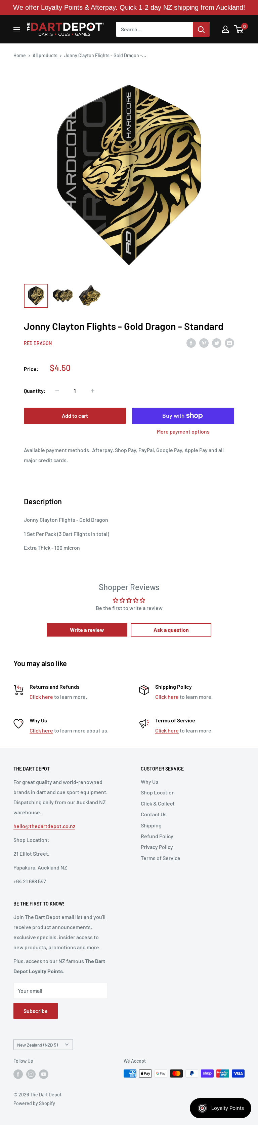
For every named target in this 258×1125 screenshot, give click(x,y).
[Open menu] (16, 29)
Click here (41, 696)
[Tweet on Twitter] (216, 342)
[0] (239, 29)
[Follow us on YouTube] (43, 1074)
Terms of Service (160, 858)
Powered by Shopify (34, 1103)
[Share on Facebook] (191, 342)
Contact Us (154, 814)
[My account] (225, 29)
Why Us (149, 781)
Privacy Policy (157, 847)
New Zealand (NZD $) (37, 1045)
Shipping (151, 825)
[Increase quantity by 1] (93, 391)
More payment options (183, 431)
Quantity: (35, 390)
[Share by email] (229, 342)
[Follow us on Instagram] (31, 1074)
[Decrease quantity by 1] (57, 391)
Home (19, 55)
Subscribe (36, 1011)
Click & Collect (158, 803)
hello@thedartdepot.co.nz (44, 826)
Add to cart (75, 415)
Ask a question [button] (171, 629)
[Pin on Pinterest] (204, 342)
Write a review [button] (87, 629)
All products (45, 55)
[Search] (201, 29)
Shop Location (158, 792)
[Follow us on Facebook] (18, 1074)
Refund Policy (157, 836)
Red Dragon (38, 343)
